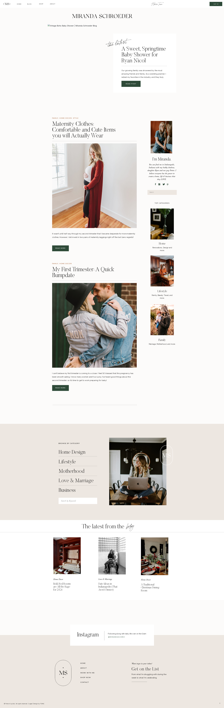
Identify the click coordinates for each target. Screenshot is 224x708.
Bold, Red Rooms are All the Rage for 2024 (62, 587)
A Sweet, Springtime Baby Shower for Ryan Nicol (143, 55)
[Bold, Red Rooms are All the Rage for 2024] (67, 555)
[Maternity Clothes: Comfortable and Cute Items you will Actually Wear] (94, 185)
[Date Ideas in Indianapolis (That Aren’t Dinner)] (112, 555)
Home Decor (66, 118)
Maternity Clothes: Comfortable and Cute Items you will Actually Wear (84, 130)
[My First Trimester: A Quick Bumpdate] (94, 325)
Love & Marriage (105, 579)
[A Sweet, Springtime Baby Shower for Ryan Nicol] (88, 64)
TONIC (42, 703)
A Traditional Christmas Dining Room (150, 587)
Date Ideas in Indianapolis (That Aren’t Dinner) (107, 587)
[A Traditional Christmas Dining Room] (154, 556)
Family (55, 118)
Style (76, 118)
